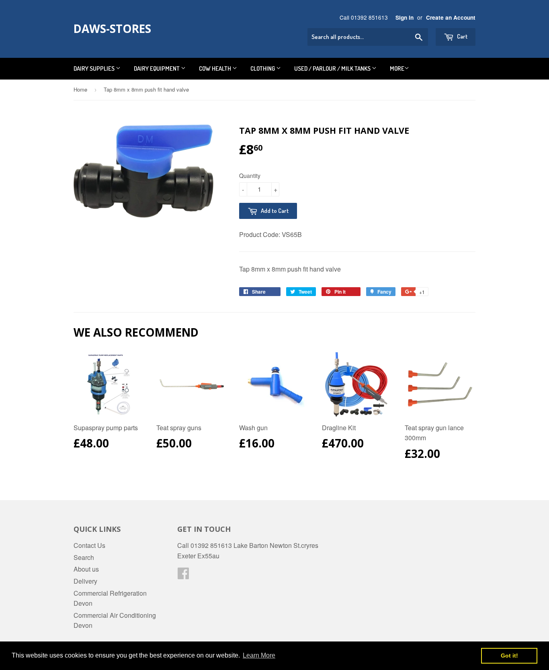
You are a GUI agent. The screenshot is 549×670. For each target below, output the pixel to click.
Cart (461, 36)
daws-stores (112, 28)
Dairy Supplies (95, 68)
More (397, 68)
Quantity (249, 176)
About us (86, 569)
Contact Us (89, 545)
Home (80, 89)
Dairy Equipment (157, 68)
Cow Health (215, 68)
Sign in (404, 17)
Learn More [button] (259, 655)
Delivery (85, 581)
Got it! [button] (509, 655)
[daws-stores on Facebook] (183, 575)
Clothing (263, 68)
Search (84, 557)
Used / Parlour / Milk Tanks (333, 68)
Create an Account (450, 17)
